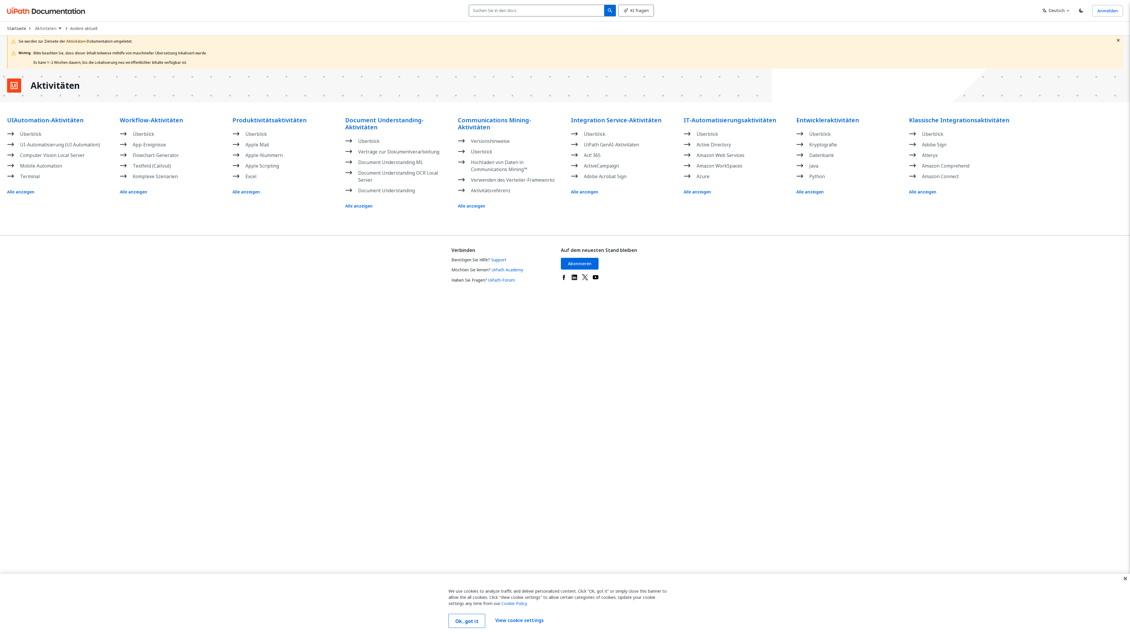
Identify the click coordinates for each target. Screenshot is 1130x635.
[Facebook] (564, 277)
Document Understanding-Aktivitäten (384, 124)
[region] (565, 604)
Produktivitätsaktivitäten (269, 120)
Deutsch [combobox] (1053, 10)
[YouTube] (596, 277)
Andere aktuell (83, 28)
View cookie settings (519, 620)
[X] (585, 277)
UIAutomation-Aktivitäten (45, 120)
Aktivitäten (55, 85)
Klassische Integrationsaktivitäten (959, 120)
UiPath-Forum (501, 280)
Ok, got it (466, 621)
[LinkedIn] (574, 277)
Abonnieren (579, 263)
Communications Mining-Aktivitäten (494, 124)
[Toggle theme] (1081, 10)
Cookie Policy (514, 603)
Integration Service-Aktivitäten (616, 120)
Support (498, 260)
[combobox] (537, 10)
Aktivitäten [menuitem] (45, 28)
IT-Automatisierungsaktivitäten (730, 120)
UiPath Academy (507, 270)
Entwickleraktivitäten (827, 120)
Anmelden (1107, 11)
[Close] (1125, 578)
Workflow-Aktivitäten (151, 120)
